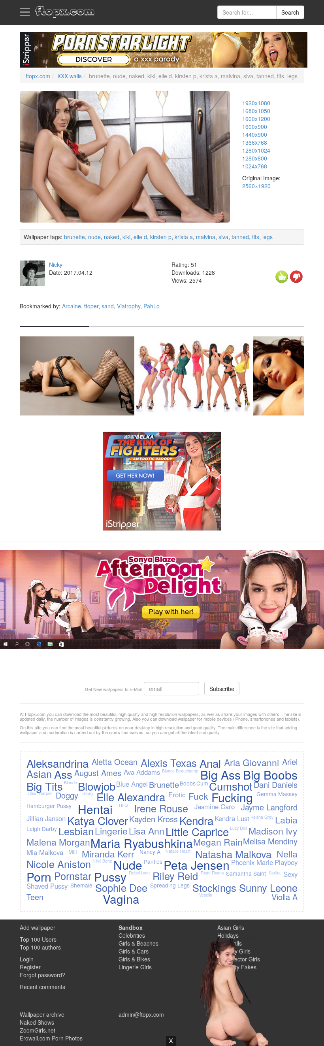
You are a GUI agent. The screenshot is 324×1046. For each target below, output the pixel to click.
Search (290, 12)
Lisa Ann (146, 830)
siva (223, 237)
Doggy (67, 795)
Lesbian (76, 831)
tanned (240, 237)
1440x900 (254, 134)
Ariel (290, 761)
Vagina (121, 898)
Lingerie (111, 830)
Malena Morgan (58, 841)
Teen (34, 897)
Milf (72, 851)
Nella (287, 853)
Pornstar (72, 876)
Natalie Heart (178, 851)
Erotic (176, 794)
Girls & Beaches (138, 943)
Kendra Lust (232, 818)
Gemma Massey (277, 794)
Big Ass (220, 774)
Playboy (286, 862)
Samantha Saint (246, 873)
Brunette (164, 784)
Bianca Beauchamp (180, 771)
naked (111, 237)
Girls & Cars (134, 951)
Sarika (275, 873)
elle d (140, 237)
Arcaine (71, 306)
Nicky (55, 264)
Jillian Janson (46, 818)
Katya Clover (97, 820)
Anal (210, 763)
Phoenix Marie (252, 862)
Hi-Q (123, 805)
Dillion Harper (39, 793)
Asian (39, 774)
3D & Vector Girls (238, 959)
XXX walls (69, 76)
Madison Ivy (273, 830)
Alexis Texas (169, 762)
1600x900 (254, 126)
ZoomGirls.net (37, 1030)
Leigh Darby (41, 829)
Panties (153, 861)
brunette (74, 237)
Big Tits (44, 786)
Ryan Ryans (212, 873)
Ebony (87, 793)
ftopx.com (38, 76)
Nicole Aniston (58, 864)
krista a (184, 237)
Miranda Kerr (108, 853)
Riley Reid (175, 876)
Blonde (70, 782)
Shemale (81, 885)
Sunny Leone (268, 887)
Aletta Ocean (115, 761)
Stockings (214, 887)
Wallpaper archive (42, 1014)
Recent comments (42, 987)
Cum (202, 783)
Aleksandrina (57, 763)
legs (267, 237)
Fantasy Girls (234, 951)
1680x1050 (256, 111)
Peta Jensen (197, 864)
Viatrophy (128, 306)
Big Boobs (270, 774)
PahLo (151, 306)
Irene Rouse (161, 808)
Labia (286, 819)
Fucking (232, 797)
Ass (63, 774)
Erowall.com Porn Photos (51, 1038)
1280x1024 (256, 150)
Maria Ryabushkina (141, 843)
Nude (127, 864)
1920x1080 (256, 103)
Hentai (95, 809)
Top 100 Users (38, 939)
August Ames (97, 772)
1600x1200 (256, 119)
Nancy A (149, 851)
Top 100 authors (40, 947)
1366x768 (254, 142)
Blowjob (96, 786)
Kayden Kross (153, 819)
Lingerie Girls (135, 967)
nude (94, 237)
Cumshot (230, 786)
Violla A (284, 897)
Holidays (228, 935)
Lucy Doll (238, 828)
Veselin (205, 895)
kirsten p (160, 237)
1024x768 (254, 166)
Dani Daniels (276, 784)
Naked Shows (37, 1022)
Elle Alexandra (130, 796)
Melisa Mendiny (270, 841)
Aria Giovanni (251, 762)
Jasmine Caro (214, 806)
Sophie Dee (121, 887)
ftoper (91, 306)
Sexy (290, 874)
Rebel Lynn (139, 873)
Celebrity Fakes (236, 967)
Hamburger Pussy (49, 806)
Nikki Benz (102, 861)
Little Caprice (197, 831)
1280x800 (254, 158)
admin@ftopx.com (141, 1014)
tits (255, 237)
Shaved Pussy (47, 886)
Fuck (198, 795)
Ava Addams (142, 772)
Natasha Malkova (233, 854)
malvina (205, 237)
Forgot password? (42, 975)
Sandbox (131, 927)
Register (30, 967)
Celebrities (132, 935)
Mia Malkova (44, 852)
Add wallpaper (37, 927)
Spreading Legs (170, 885)
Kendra (196, 820)
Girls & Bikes (134, 959)
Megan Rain (218, 841)
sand (108, 306)
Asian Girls (230, 927)
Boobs (188, 783)
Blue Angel (132, 784)
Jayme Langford (269, 807)
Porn (38, 876)
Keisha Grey (262, 817)
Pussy (110, 876)
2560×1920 (256, 186)
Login (27, 959)
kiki (126, 237)
